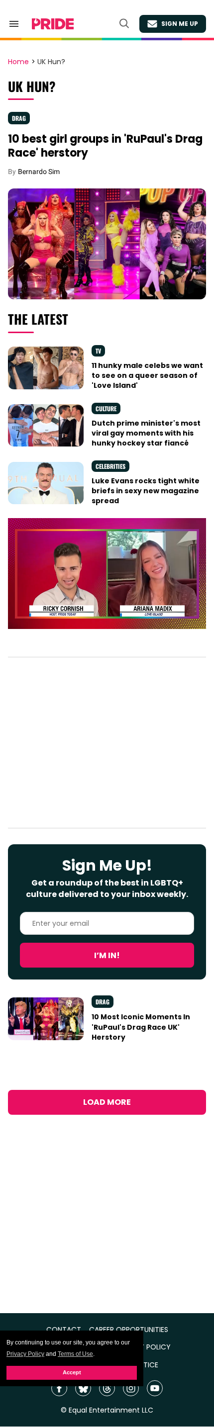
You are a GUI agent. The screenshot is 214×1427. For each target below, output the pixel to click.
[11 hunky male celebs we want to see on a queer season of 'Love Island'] (46, 367)
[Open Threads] (107, 1388)
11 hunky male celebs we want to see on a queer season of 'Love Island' (147, 375)
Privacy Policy (25, 1353)
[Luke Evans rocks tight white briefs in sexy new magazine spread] (46, 482)
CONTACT (63, 1330)
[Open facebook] (59, 1388)
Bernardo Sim (39, 172)
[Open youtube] (155, 1388)
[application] (107, 573)
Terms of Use (75, 1353)
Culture (106, 408)
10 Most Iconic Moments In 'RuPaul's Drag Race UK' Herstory (141, 1027)
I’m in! (107, 955)
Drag (19, 118)
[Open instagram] (131, 1388)
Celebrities (110, 466)
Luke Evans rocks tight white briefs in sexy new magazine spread (146, 491)
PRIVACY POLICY (143, 1347)
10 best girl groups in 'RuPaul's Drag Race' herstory (105, 146)
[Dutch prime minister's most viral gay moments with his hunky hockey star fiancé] (46, 425)
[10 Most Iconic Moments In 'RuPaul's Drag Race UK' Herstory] (46, 1018)
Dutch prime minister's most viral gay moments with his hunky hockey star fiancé (146, 433)
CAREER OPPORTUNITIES (128, 1330)
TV (98, 351)
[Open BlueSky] (83, 1388)
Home (18, 62)
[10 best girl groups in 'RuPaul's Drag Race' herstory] (107, 243)
